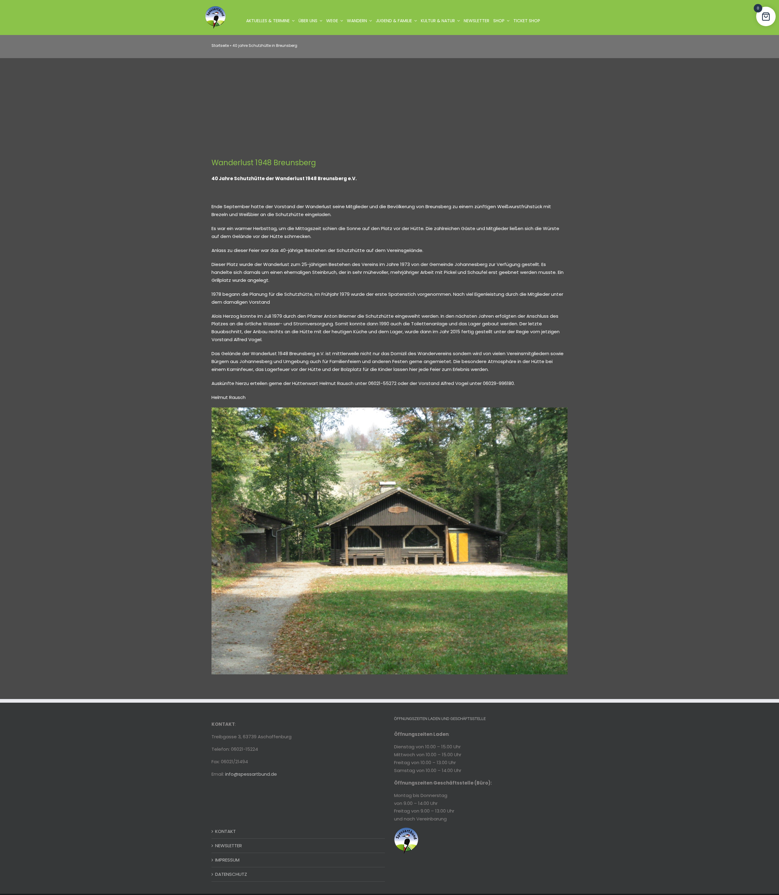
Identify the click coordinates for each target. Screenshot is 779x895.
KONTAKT (225, 831)
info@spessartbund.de (251, 774)
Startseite (220, 45)
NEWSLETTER (228, 845)
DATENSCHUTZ (231, 874)
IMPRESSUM (227, 860)
